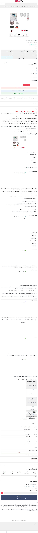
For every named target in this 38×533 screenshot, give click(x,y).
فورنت (35, 46)
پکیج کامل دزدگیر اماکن (23, 6)
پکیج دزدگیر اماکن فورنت (17, 6)
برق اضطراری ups (27, 509)
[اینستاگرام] (35, 487)
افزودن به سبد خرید (26, 85)
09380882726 (34, 467)
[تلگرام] (28, 487)
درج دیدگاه (19, 452)
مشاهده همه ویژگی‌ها (7, 57)
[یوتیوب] (25, 487)
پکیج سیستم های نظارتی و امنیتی (31, 6)
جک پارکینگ (32, 509)
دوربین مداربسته (4, 507)
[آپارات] (32, 487)
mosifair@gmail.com (33, 468)
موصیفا (28, 167)
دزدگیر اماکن (25, 418)
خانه (36, 6)
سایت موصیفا (26, 506)
